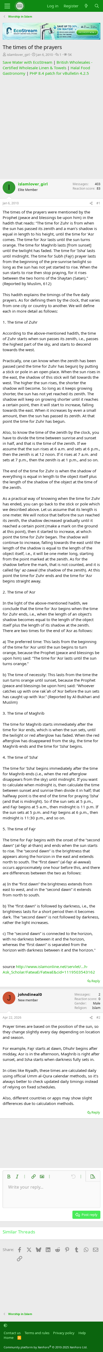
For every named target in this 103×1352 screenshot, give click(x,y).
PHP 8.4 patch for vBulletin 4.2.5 (59, 73)
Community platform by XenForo (45, 1347)
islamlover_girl (18, 54)
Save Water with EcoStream (27, 62)
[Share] (91, 203)
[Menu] (7, 6)
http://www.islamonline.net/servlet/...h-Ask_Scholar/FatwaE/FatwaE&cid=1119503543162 (49, 969)
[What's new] (86, 6)
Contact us (12, 1332)
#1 (98, 203)
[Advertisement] (51, 127)
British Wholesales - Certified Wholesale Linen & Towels (47, 65)
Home (8, 1337)
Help (82, 1332)
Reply (95, 981)
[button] (9, 1176)
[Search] (97, 6)
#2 (98, 1017)
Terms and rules (37, 1332)
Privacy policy (63, 1332)
